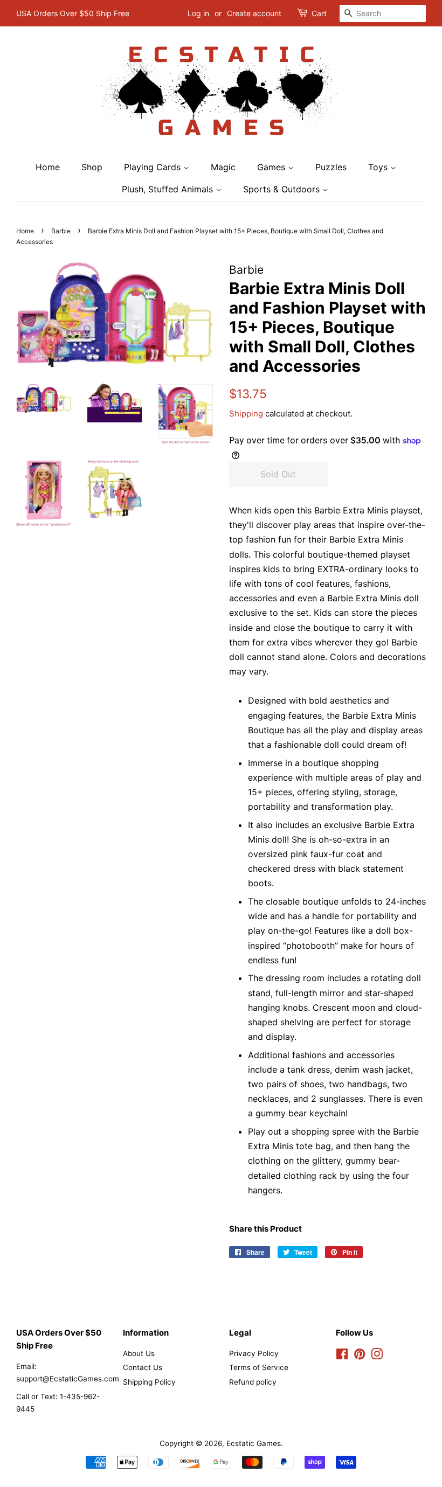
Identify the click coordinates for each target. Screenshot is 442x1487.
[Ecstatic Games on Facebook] (342, 1356)
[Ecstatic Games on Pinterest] (359, 1356)
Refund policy (253, 1382)
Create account (254, 13)
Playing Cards (153, 167)
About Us (139, 1353)
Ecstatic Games (253, 1443)
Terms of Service (258, 1367)
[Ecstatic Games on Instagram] (377, 1356)
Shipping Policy (149, 1382)
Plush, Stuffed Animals (169, 189)
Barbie (61, 231)
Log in (198, 13)
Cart (319, 13)
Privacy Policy (254, 1353)
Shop (91, 167)
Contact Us (142, 1367)
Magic (223, 167)
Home (48, 167)
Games (272, 167)
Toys (379, 167)
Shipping (246, 413)
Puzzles (331, 167)
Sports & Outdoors (282, 189)
